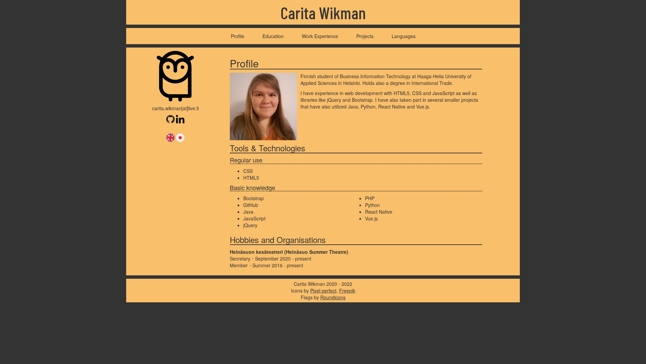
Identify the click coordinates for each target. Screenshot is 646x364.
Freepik (347, 290)
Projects (364, 36)
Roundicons (333, 297)
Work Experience (320, 36)
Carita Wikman (323, 12)
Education (273, 36)
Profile (237, 36)
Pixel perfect (323, 290)
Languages (404, 36)
